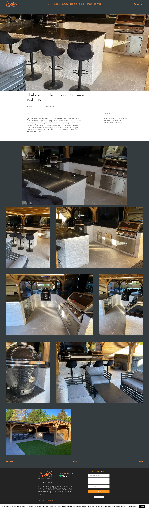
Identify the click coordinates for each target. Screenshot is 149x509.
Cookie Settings (133, 506)
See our (62, 473)
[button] (50, 4)
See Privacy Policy (120, 506)
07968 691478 (46, 482)
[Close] (147, 506)
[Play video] (74, 175)
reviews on (69, 473)
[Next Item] (146, 52)
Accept (142, 506)
